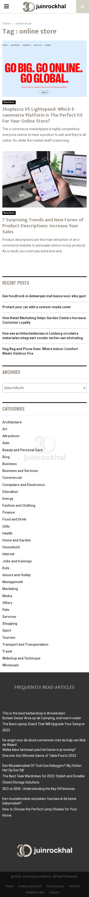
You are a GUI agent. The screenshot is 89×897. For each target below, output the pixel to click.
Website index (35, 892)
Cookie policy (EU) (30, 886)
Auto (5, 443)
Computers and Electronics (23, 485)
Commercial (12, 478)
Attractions (10, 436)
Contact (54, 892)
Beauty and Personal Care (22, 450)
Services (9, 617)
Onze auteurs (55, 886)
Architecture (12, 422)
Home (10, 886)
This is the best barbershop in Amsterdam (33, 713)
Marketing (10, 589)
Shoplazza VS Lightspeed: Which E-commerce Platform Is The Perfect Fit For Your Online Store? (42, 115)
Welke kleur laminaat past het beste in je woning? (39, 750)
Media (7, 596)
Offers (7, 603)
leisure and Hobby (16, 575)
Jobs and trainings (17, 561)
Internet (8, 554)
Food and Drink (14, 519)
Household (11, 547)
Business (9, 102)
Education (10, 492)
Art (4, 429)
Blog (6, 457)
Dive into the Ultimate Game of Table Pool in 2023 (39, 756)
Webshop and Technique (21, 658)
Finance (8, 512)
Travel (7, 651)
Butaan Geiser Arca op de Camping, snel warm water (41, 718)
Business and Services (20, 471)
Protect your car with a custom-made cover (36, 307)
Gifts (6, 526)
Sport (6, 630)
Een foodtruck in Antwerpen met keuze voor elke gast (44, 296)
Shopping (9, 623)
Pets (5, 610)
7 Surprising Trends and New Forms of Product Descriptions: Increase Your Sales (43, 226)
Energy (7, 499)
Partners (74, 886)
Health (7, 533)
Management (12, 582)
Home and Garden (16, 540)
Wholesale (10, 665)
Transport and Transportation (25, 644)
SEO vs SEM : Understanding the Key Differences (38, 789)
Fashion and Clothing (18, 505)
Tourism (8, 637)
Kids (5, 568)
